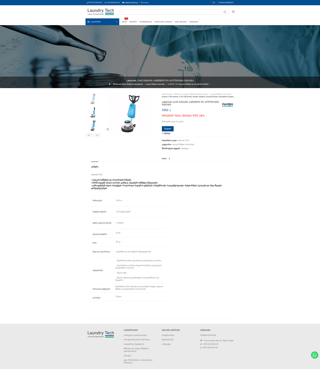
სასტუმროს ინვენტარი (134, 344)
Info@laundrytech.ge (131, 2)
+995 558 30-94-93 (113, 2)
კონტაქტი (166, 344)
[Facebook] (169, 158)
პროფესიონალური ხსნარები (137, 340)
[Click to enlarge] (108, 129)
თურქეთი (185, 148)
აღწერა (94, 167)
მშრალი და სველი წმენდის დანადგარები (128, 84)
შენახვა (167, 133)
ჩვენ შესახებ (168, 340)
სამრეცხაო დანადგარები (135, 335)
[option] (93, 99)
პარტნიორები (168, 335)
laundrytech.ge (167, 94)
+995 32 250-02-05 (210, 344)
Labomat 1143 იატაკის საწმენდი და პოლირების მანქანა (188, 84)
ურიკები (127, 356)
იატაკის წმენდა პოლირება (155, 84)
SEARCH (225, 12)
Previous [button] (89, 135)
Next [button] (97, 135)
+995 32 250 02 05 (95, 2)
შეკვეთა (167, 129)
